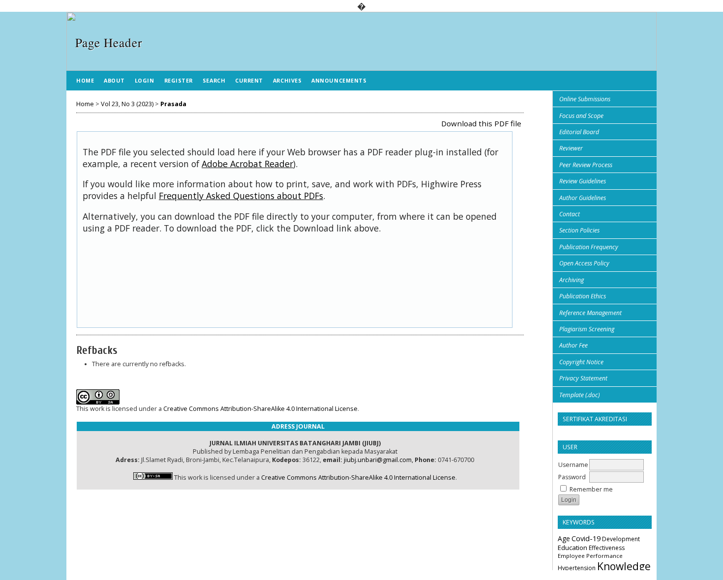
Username (573, 465)
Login (144, 80)
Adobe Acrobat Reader (247, 164)
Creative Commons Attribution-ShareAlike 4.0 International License (260, 409)
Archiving (571, 280)
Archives (287, 80)
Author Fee (573, 345)
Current (249, 80)
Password (572, 477)
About (114, 80)
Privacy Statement (583, 378)
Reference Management (590, 313)
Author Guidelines (582, 198)
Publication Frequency (588, 247)
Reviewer (571, 148)
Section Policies (579, 230)
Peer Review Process (585, 165)
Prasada (173, 104)
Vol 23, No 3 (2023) (127, 104)
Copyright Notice (581, 362)
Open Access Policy (584, 263)
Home (85, 80)
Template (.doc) (579, 395)
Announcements (338, 80)
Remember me (591, 489)
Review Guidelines (582, 181)
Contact (569, 214)
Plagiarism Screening (586, 329)
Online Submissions (584, 99)
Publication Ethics (582, 296)
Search (214, 80)
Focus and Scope (581, 116)
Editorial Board (579, 132)
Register (178, 80)
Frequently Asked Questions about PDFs (241, 196)
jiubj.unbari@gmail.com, (378, 460)
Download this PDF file (481, 123)
